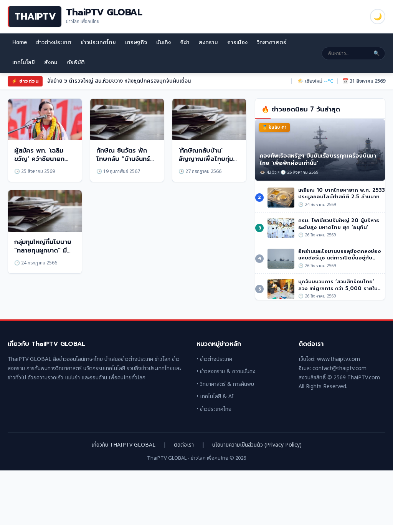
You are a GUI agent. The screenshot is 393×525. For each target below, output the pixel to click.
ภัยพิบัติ (76, 62)
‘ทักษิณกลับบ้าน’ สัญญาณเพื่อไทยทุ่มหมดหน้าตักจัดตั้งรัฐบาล (205, 163)
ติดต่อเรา (184, 445)
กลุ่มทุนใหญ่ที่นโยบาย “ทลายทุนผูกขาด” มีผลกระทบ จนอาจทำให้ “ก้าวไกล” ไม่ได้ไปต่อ (43, 255)
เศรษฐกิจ (136, 42)
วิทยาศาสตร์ (271, 42)
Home (19, 42)
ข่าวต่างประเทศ (53, 42)
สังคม (51, 62)
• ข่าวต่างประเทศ (214, 359)
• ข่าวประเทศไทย (213, 409)
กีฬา (185, 42)
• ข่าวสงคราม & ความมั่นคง (226, 371)
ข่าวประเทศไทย (98, 42)
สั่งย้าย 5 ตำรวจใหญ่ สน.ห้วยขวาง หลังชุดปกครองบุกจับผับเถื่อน (119, 81)
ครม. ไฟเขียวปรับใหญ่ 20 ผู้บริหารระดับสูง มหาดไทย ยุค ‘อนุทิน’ (338, 224)
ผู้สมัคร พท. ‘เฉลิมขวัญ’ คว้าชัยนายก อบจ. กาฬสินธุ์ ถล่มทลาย (40, 163)
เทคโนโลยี (23, 62)
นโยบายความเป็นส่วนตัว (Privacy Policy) (257, 445)
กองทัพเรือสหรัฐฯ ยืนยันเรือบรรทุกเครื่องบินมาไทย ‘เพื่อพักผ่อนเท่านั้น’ (318, 159)
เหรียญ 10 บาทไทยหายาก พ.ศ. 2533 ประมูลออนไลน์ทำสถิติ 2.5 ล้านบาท (341, 193)
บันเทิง (163, 42)
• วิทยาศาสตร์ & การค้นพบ (225, 384)
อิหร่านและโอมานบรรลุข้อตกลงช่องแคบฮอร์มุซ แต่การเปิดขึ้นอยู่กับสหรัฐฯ (339, 258)
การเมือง (237, 42)
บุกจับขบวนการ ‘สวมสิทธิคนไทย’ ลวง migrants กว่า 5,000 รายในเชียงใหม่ (338, 288)
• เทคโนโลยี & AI (215, 396)
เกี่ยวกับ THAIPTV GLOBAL (123, 445)
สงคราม (208, 42)
